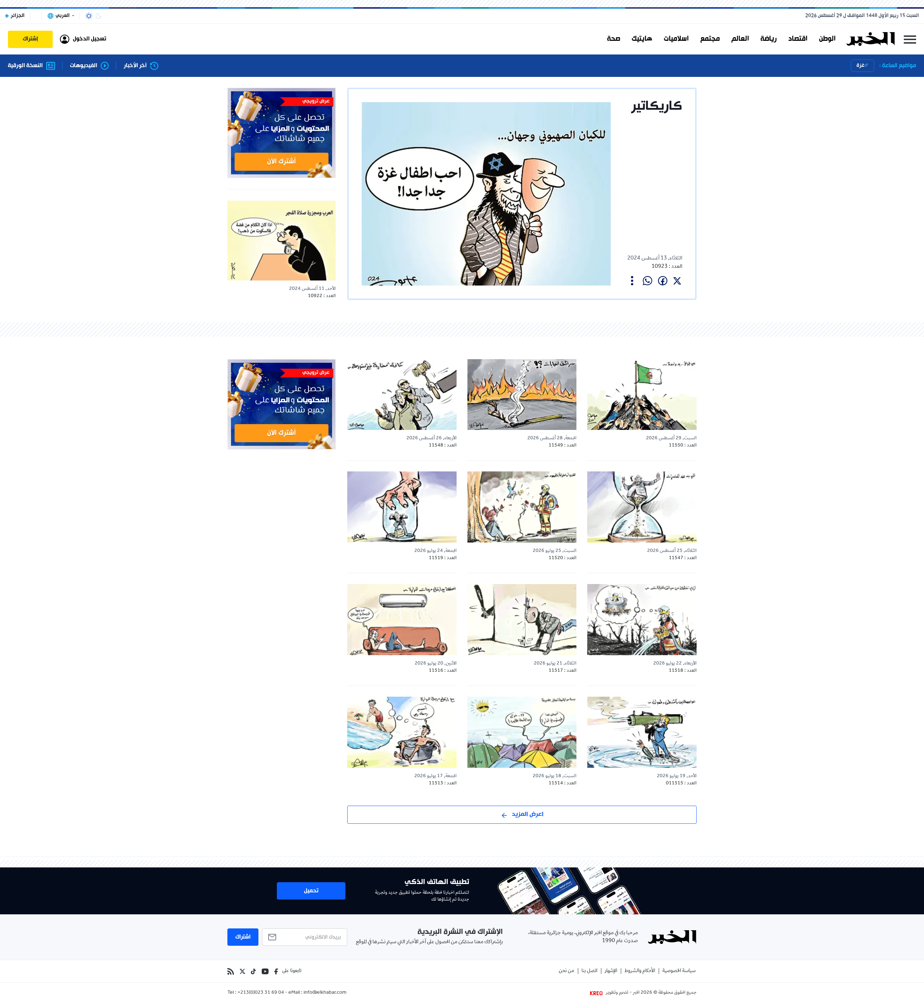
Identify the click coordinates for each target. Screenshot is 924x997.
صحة (613, 39)
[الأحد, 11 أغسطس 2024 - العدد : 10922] (281, 240)
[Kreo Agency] (597, 993)
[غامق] (98, 16)
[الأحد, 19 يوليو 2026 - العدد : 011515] (642, 732)
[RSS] (230, 971)
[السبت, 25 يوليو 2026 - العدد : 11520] (522, 506)
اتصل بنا (589, 971)
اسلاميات (676, 39)
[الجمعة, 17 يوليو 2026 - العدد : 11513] (402, 732)
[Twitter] (242, 971)
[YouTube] (265, 971)
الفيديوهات (83, 65)
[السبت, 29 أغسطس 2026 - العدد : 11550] (642, 394)
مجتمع (710, 39)
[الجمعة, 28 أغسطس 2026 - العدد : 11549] (522, 394)
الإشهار (611, 971)
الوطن (827, 39)
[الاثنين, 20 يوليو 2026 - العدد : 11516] (402, 619)
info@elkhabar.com (325, 993)
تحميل (311, 891)
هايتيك (642, 39)
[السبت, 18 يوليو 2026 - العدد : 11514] (522, 732)
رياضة (768, 39)
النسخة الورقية (25, 65)
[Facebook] (276, 971)
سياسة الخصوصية (679, 971)
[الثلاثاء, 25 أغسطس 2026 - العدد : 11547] (642, 506)
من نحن (566, 971)
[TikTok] (253, 971)
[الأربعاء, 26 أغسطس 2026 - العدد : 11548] (402, 394)
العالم (740, 39)
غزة (860, 65)
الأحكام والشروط (639, 971)
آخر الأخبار (135, 65)
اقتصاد (797, 39)
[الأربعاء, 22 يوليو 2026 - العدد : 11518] (642, 619)
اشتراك (242, 937)
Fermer (910, 39)
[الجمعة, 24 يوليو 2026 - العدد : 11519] (402, 506)
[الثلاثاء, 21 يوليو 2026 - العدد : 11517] (522, 619)
